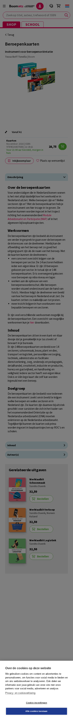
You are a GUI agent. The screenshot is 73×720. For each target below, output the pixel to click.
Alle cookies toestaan (36, 711)
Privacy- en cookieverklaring (20, 693)
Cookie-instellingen (36, 703)
